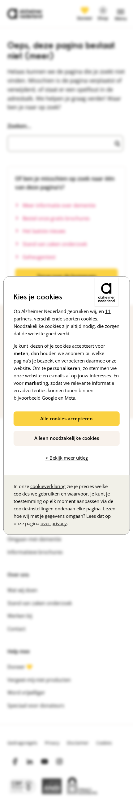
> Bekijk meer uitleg (66, 458)
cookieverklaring (48, 486)
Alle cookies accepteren (66, 418)
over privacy (54, 523)
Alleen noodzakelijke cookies (66, 438)
